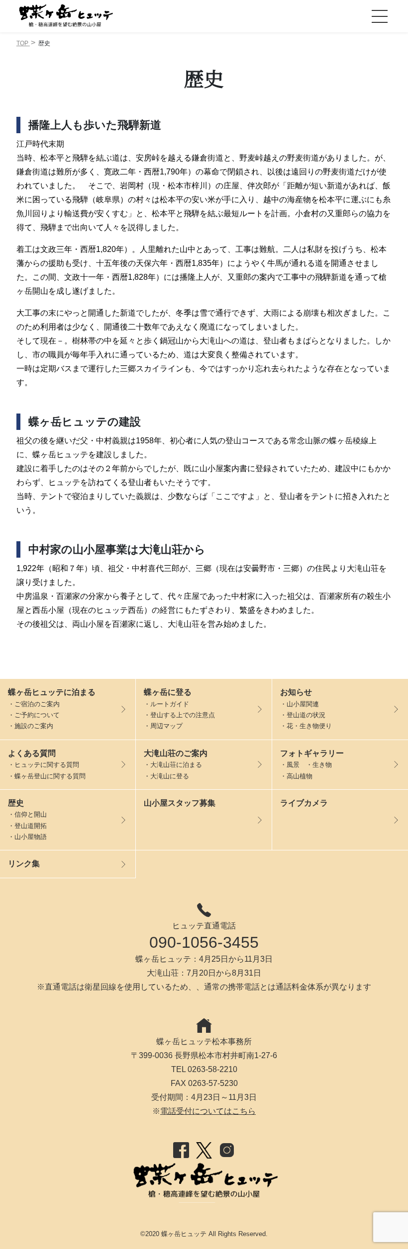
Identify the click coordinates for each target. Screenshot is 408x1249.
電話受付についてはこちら (208, 1111)
